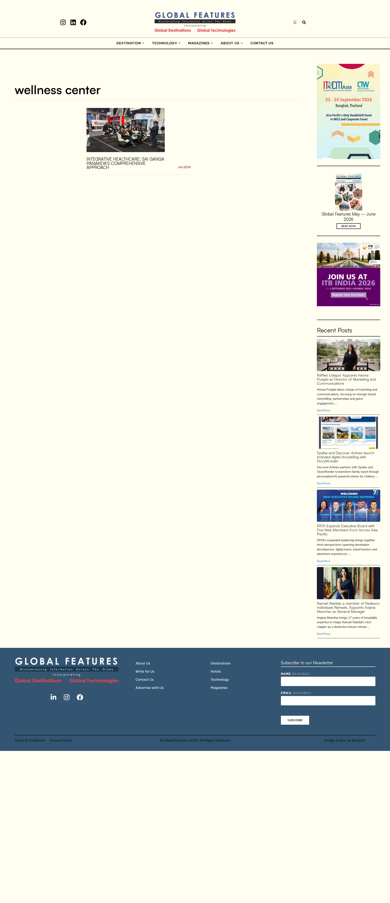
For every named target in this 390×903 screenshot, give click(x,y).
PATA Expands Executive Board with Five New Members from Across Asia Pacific (348, 505)
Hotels (216, 671)
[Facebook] (83, 22)
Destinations (221, 663)
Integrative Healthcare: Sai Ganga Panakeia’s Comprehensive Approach (125, 163)
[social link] (53, 697)
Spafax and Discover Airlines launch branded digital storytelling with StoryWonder (348, 432)
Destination (128, 43)
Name (295, 674)
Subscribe (295, 720)
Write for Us (144, 671)
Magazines (199, 43)
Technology (164, 43)
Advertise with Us (149, 688)
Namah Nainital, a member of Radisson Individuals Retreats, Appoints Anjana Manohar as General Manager (348, 583)
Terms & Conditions (30, 740)
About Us (230, 43)
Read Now (348, 226)
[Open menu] (294, 22)
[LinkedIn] (73, 22)
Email (296, 693)
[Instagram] (63, 22)
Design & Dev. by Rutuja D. (345, 740)
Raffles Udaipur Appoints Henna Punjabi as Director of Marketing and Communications (348, 355)
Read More (323, 410)
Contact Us (262, 43)
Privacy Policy (61, 740)
